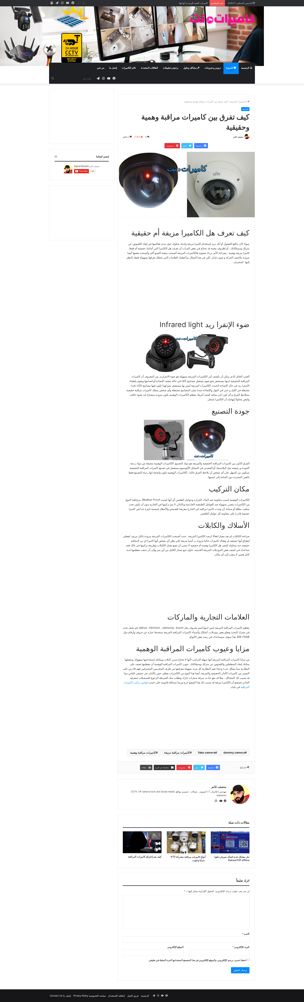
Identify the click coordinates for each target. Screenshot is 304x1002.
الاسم (245, 933)
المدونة (229, 68)
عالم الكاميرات (129, 68)
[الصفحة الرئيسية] (222, 19)
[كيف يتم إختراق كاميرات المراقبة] (142, 842)
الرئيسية (245, 68)
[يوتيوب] (220, 801)
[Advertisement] (117, 34)
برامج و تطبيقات (170, 68)
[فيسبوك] (224, 801)
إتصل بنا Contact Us (60, 995)
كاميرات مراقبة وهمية (143, 752)
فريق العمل (132, 995)
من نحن (100, 68)
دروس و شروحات (212, 68)
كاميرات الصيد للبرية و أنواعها (193, 3)
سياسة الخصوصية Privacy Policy (89, 995)
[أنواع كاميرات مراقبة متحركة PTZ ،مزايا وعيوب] (186, 842)
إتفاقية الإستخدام (116, 995)
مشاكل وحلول (190, 68)
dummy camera (234, 752)
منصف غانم (238, 136)
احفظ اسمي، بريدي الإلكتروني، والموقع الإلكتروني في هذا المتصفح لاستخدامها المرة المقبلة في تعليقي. (197, 960)
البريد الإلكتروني (240, 947)
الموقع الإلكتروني (175, 947)
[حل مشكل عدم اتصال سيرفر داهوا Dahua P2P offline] (230, 842)
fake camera (206, 752)
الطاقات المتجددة (149, 68)
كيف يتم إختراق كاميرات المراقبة (145, 856)
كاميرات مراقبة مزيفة (177, 752)
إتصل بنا (113, 68)
